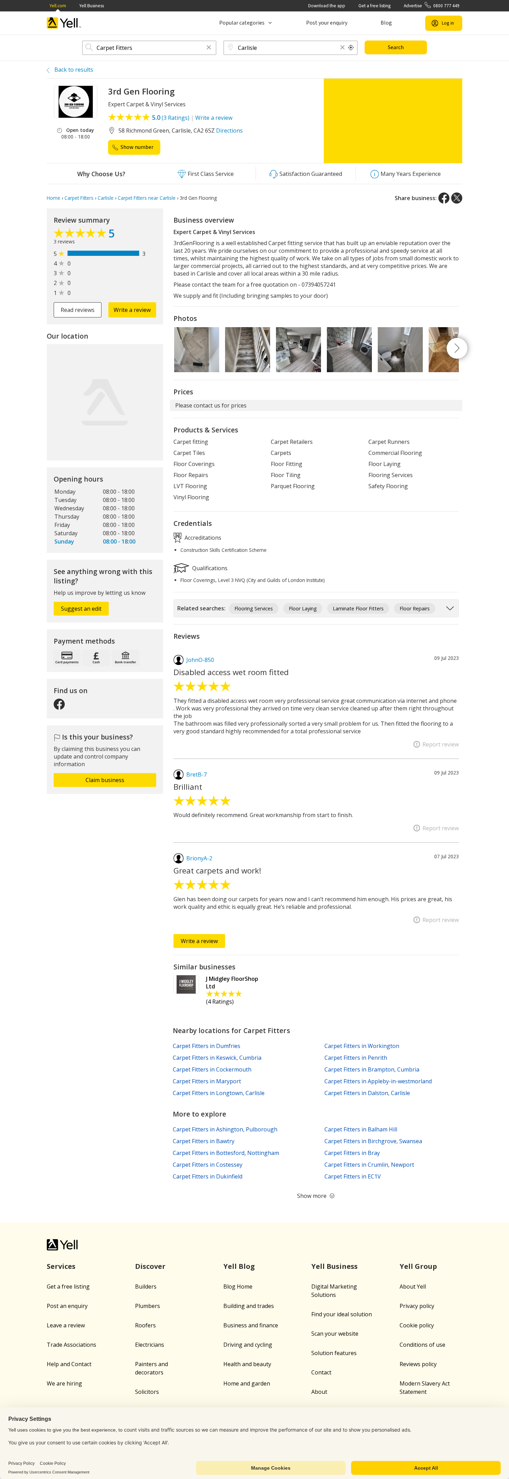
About (319, 1392)
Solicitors (147, 1392)
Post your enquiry (326, 23)
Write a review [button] (132, 310)
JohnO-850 (200, 660)
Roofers (145, 1325)
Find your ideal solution (341, 1314)
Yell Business (91, 5)
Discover (150, 1266)
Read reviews (78, 310)
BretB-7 (196, 774)
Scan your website (334, 1333)
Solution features (334, 1353)
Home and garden (246, 1383)
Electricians (149, 1344)
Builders (146, 1286)
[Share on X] (456, 198)
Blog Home (237, 1286)
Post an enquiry (67, 1306)
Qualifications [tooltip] (209, 568)
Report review (440, 744)
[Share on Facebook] (443, 198)
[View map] (105, 402)
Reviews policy (418, 1364)
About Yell (413, 1286)
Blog (386, 23)
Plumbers (147, 1306)
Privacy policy (417, 1306)
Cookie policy (417, 1325)
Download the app (326, 5)
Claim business (105, 780)
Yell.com (58, 5)
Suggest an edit (81, 608)
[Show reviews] (81, 235)
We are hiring (64, 1383)
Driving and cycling (247, 1344)
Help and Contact (69, 1364)
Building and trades (248, 1306)
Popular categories (242, 23)
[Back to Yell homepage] (64, 23)
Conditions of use (422, 1344)
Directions (229, 130)
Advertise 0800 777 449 (431, 5)
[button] (209, 48)
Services (61, 1266)
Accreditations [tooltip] (202, 537)
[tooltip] (351, 48)
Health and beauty (247, 1364)
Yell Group (418, 1266)
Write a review (213, 118)
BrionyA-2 (199, 858)
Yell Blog (239, 1266)
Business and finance (250, 1325)
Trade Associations (71, 1344)
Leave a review (66, 1325)
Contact (321, 1372)
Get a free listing (374, 5)
